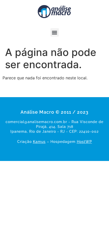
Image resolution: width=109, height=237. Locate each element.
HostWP (84, 142)
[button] (54, 32)
